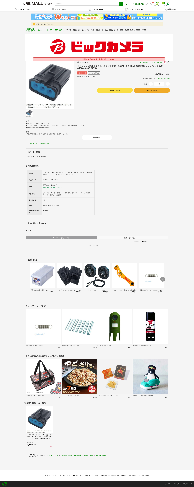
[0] (151, 3)
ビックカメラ (53, 455)
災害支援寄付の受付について (45, 24)
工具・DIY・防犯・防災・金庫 (71, 455)
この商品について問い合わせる (152, 62)
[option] (50, 85)
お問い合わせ (66, 475)
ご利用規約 (103, 475)
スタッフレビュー (132, 238)
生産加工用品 (88, 455)
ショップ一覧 (57, 475)
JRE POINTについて (77, 475)
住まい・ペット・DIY (45, 30)
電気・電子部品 (101, 455)
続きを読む (97, 137)
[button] (162, 279)
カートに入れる (115, 90)
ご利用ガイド (48, 475)
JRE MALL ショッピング (30, 30)
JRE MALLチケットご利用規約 (117, 475)
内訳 (168, 78)
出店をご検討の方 (132, 475)
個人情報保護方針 (144, 475)
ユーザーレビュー (61, 238)
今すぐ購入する (152, 90)
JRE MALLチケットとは (92, 475)
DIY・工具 (59, 30)
